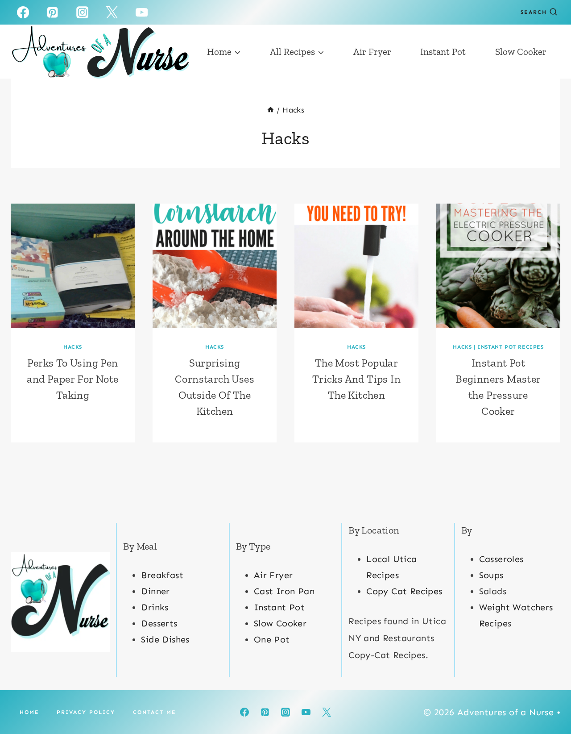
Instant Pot (443, 51)
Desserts (159, 623)
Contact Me (154, 712)
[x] (112, 12)
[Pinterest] (53, 12)
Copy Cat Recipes (404, 591)
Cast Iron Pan (284, 591)
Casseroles (501, 559)
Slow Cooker (520, 51)
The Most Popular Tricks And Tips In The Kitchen (356, 378)
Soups (491, 575)
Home (29, 712)
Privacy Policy (86, 712)
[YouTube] (141, 12)
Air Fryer (372, 51)
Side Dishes (165, 639)
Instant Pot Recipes (510, 347)
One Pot (272, 639)
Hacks (72, 347)
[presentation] (73, 266)
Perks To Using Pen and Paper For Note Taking (72, 378)
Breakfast (162, 575)
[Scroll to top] (549, 698)
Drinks (154, 607)
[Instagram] (82, 12)
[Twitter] (326, 712)
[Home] (270, 109)
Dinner (155, 591)
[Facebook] (23, 12)
